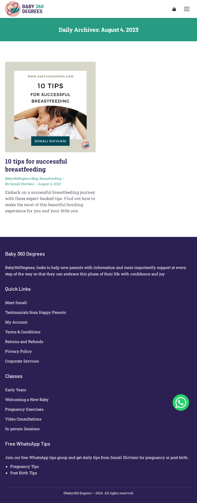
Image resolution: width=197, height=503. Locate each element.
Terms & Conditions (22, 331)
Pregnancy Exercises (24, 409)
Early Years (15, 389)
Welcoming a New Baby (26, 399)
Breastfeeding (50, 178)
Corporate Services (22, 361)
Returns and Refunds (24, 341)
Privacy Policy (18, 351)
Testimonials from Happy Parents (35, 312)
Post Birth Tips (23, 472)
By (19, 184)
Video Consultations (23, 418)
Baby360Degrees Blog (21, 178)
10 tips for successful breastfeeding (36, 165)
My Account (16, 322)
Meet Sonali (16, 302)
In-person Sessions (22, 428)
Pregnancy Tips (24, 466)
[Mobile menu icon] (187, 9)
